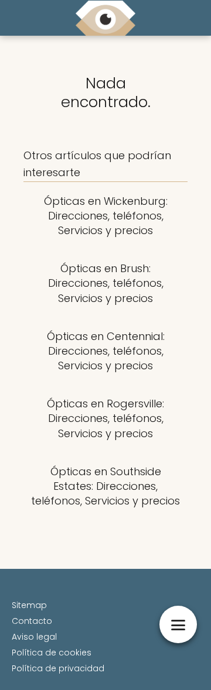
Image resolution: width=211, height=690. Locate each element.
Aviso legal (34, 637)
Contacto (32, 621)
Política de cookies (51, 652)
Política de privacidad (58, 668)
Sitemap (29, 605)
